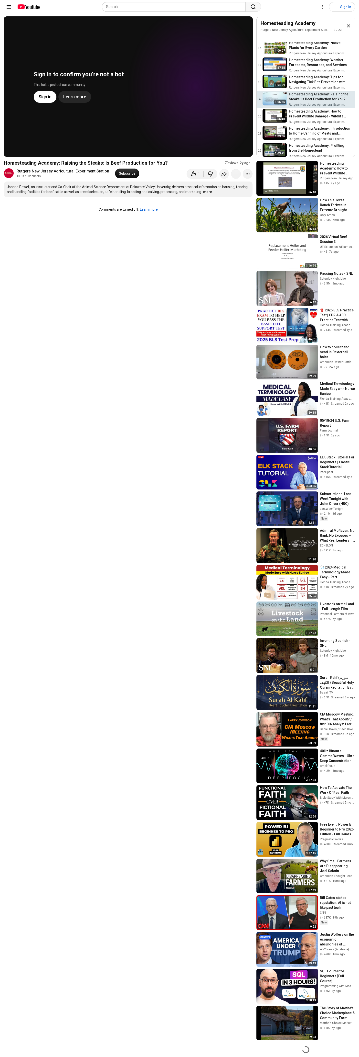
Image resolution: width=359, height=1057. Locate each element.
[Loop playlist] (263, 37)
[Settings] (322, 7)
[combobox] (175, 7)
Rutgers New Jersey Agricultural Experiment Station (63, 171)
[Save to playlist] (236, 174)
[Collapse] (348, 26)
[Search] (253, 7)
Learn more (149, 209)
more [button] (207, 192)
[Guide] (9, 7)
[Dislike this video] (210, 174)
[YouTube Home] (29, 7)
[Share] (224, 174)
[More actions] (248, 174)
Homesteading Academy (288, 23)
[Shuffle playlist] (273, 37)
